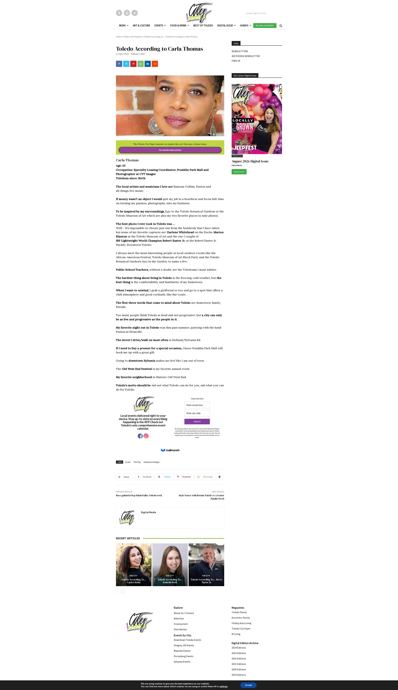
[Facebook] (119, 13)
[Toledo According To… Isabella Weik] (170, 564)
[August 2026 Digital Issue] (257, 119)
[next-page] (123, 591)
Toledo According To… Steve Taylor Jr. (206, 581)
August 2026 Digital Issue (250, 161)
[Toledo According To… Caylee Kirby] (134, 564)
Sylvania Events (182, 661)
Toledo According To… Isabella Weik (170, 581)
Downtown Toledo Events (187, 639)
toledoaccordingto (152, 462)
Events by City (182, 635)
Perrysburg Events (183, 656)
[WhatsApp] (140, 64)
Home (119, 36)
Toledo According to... (154, 36)
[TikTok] (135, 13)
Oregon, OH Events (184, 645)
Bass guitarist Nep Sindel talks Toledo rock (139, 495)
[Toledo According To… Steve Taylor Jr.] (206, 564)
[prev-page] (118, 591)
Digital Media (123, 54)
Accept (248, 685)
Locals (127, 462)
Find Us (236, 60)
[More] (219, 477)
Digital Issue (237, 156)
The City (137, 462)
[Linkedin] (148, 64)
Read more (239, 171)
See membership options (170, 150)
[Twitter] (126, 64)
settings (223, 686)
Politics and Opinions (133, 36)
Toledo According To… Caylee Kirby (133, 581)
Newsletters (240, 51)
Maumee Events (182, 650)
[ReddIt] (155, 64)
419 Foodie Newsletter (246, 56)
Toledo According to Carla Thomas (182, 36)
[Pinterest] (133, 64)
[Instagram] (127, 13)
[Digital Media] (128, 517)
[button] (280, 25)
